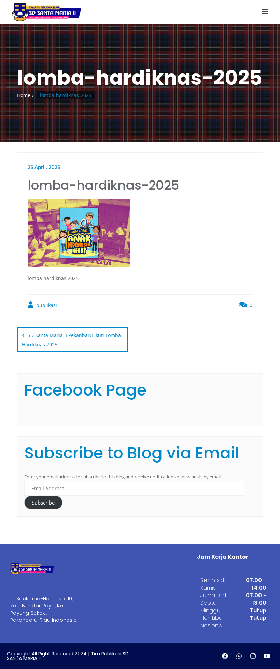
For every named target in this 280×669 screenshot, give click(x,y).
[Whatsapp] (239, 656)
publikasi (46, 305)
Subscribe (43, 502)
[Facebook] (225, 656)
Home (23, 95)
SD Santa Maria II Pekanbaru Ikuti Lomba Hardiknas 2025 (71, 339)
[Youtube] (267, 656)
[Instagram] (253, 656)
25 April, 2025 (44, 167)
